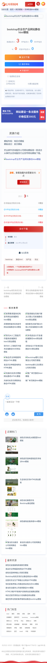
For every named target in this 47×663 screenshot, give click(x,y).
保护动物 (24, 624)
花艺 (34, 614)
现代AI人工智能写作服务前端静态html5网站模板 (12, 349)
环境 (27, 631)
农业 (36, 259)
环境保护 (33, 631)
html (8, 614)
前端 (18, 614)
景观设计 (9, 631)
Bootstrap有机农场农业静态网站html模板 (22, 576)
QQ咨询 (24, 253)
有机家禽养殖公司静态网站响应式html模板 (22, 584)
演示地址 (25, 64)
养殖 (15, 628)
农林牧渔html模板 (32, 9)
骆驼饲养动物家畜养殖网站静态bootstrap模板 (23, 599)
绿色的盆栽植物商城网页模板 (17, 565)
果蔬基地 (9, 628)
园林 (29, 614)
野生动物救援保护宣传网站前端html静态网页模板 (34, 293)
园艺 (15, 631)
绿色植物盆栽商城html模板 (30, 521)
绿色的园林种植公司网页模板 (17, 573)
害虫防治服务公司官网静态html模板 (20, 588)
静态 (13, 614)
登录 (7, 396)
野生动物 (9, 624)
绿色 (23, 614)
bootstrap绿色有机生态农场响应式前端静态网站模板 (13, 293)
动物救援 (16, 624)
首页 (12, 9)
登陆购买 (23, 182)
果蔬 (31, 624)
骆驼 (21, 628)
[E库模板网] (10, 4)
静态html (19, 259)
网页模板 (19, 9)
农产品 (28, 259)
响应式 (34, 628)
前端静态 (9, 617)
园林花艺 (16, 617)
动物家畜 (27, 628)
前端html (28, 621)
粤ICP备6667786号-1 (29, 645)
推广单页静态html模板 (34, 380)
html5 (21, 631)
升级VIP (25, 70)
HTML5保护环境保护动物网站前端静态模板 (22, 592)
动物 (35, 621)
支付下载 (25, 57)
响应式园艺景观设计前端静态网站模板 (20, 595)
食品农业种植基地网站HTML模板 (18, 569)
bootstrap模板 (34, 617)
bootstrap (9, 259)
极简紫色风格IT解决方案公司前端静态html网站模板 (34, 327)
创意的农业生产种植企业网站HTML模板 (21, 580)
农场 (36, 624)
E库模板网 (10, 270)
